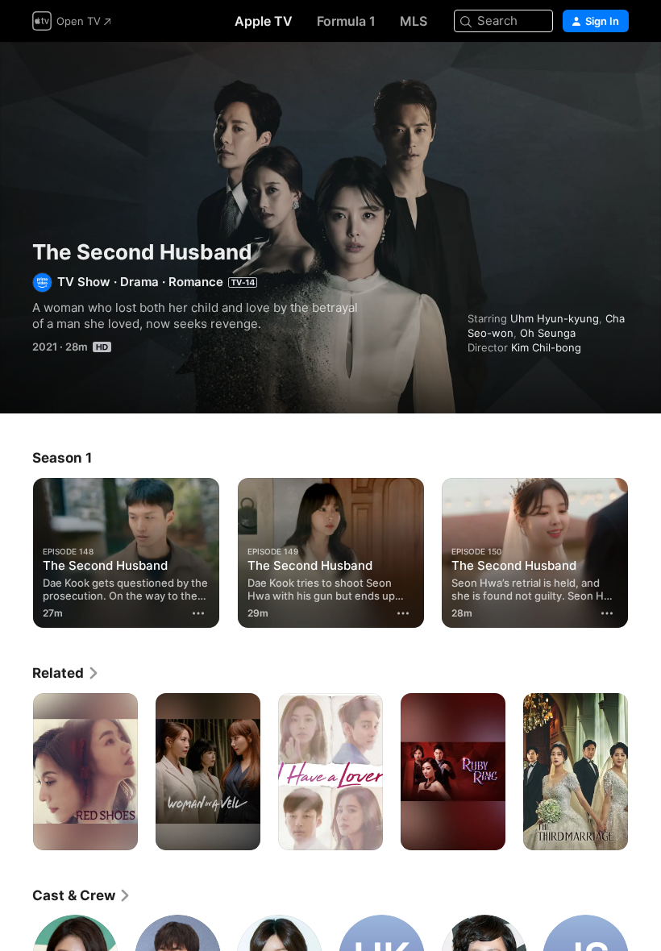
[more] (199, 613)
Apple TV (264, 21)
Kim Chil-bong (546, 347)
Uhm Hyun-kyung (554, 318)
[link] (66, 673)
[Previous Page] (16, 553)
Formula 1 (346, 21)
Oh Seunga (548, 332)
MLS (413, 21)
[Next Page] (645, 553)
